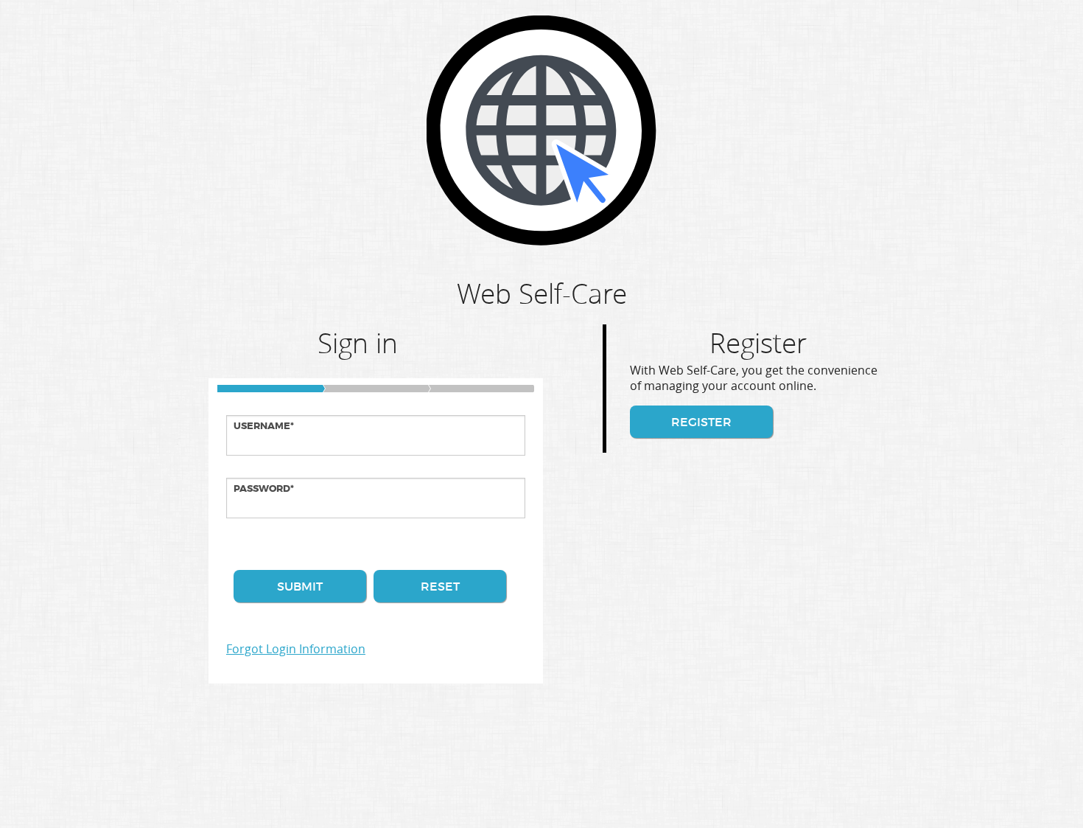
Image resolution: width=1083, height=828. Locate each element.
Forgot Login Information (295, 649)
